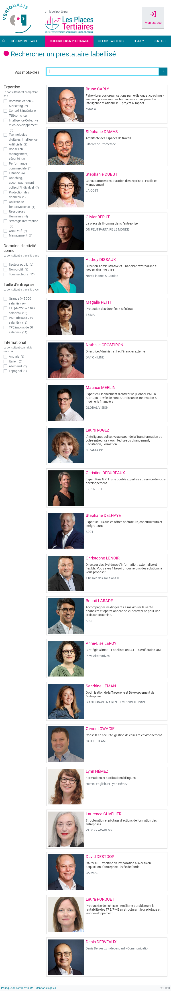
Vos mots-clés (26, 72)
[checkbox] (22, 103)
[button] (163, 72)
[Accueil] (3, 41)
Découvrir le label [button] (24, 41)
